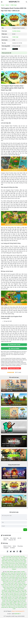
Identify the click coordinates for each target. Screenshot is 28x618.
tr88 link (12, 604)
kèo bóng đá (4, 598)
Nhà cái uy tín (10, 581)
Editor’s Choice (7, 546)
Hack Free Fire (6, 556)
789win (16, 598)
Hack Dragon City (16, 557)
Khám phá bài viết (6, 53)
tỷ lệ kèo (17, 600)
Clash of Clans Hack (18, 566)
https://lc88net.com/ (20, 587)
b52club (11, 593)
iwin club (24, 573)
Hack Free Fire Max (15, 556)
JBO (22, 574)
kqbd (9, 583)
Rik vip (7, 594)
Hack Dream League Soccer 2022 (15, 560)
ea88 (19, 585)
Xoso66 (20, 580)
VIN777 (16, 580)
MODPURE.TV (14, 2)
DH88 (5, 597)
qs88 (18, 588)
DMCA (5, 539)
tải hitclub (19, 573)
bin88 (16, 578)
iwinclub (11, 594)
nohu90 (22, 571)
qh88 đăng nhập (22, 597)
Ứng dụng (20, 546)
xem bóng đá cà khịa (10, 605)
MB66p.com (4, 573)
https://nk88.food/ (10, 587)
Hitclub (13, 574)
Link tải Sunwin (9, 601)
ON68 (7, 604)
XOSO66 (4, 604)
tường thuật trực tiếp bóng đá (8, 607)
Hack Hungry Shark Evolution (12, 559)
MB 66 (11, 571)
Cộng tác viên (12, 539)
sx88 (13, 600)
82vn (25, 574)
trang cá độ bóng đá (13, 595)
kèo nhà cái (5, 585)
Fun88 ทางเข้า (23, 603)
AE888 (15, 601)
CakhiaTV (5, 583)
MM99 (10, 603)
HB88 (2, 597)
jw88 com (20, 601)
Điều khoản (13, 538)
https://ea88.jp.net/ (16, 591)
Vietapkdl (5, 547)
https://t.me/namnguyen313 (18, 611)
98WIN (14, 603)
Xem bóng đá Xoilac (19, 607)
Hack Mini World (10, 566)
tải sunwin (12, 575)
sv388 (16, 597)
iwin (9, 573)
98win (15, 571)
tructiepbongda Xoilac (21, 605)
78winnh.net (10, 598)
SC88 (8, 571)
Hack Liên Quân (18, 564)
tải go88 (17, 575)
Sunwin (24, 578)
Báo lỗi (4, 368)
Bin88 (2, 574)
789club (20, 584)
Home (2, 5)
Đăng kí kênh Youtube (14, 368)
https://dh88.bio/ (22, 598)
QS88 (18, 581)
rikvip (12, 573)
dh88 (10, 600)
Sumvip (24, 580)
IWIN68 (22, 588)
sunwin (15, 581)
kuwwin (7, 593)
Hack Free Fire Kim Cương (12, 563)
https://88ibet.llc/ (12, 590)
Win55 (4, 581)
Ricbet (6, 574)
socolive (9, 578)
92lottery (4, 575)
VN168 (3, 580)
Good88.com (5, 590)
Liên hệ (19, 538)
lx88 (15, 588)
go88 (12, 583)
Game (7, 5)
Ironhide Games (16, 31)
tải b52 (20, 578)
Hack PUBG (8, 557)
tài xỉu (8, 575)
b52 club (11, 584)
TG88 (18, 590)
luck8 (24, 601)
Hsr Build (12, 547)
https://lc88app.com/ (8, 588)
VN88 (23, 591)
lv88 (7, 600)
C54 (13, 597)
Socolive (23, 581)
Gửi (25, 529)
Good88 (9, 591)
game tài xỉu (17, 593)
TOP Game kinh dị (13, 567)
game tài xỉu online (18, 594)
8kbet (18, 571)
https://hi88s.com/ (19, 604)
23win (25, 604)
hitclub (19, 583)
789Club (18, 574)
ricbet (13, 578)
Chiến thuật (14, 5)
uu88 (18, 603)
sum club (12, 580)
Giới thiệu (5, 538)
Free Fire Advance (19, 562)
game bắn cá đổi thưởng (9, 577)
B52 (15, 573)
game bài (17, 577)
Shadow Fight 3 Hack (9, 564)
